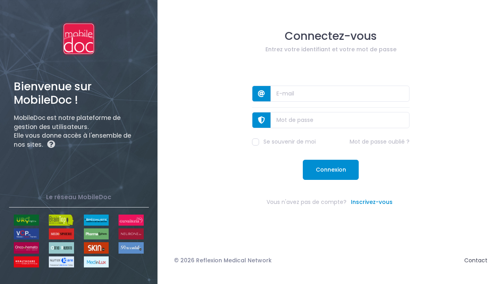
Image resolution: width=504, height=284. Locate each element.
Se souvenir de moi (289, 142)
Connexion (331, 170)
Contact (475, 260)
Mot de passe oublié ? (380, 142)
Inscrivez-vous (372, 202)
